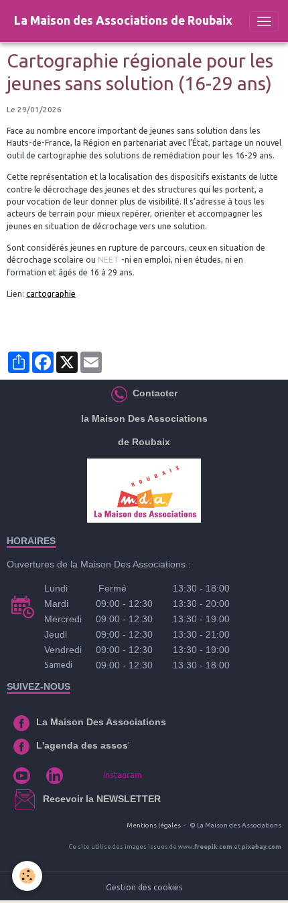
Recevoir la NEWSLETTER (102, 798)
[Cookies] (27, 876)
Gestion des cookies (144, 887)
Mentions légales (154, 825)
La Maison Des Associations (101, 722)
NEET (108, 259)
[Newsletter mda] (41, 798)
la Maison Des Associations (144, 418)
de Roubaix (144, 441)
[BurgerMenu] (264, 21)
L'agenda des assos (82, 745)
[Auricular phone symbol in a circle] (119, 393)
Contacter (153, 393)
